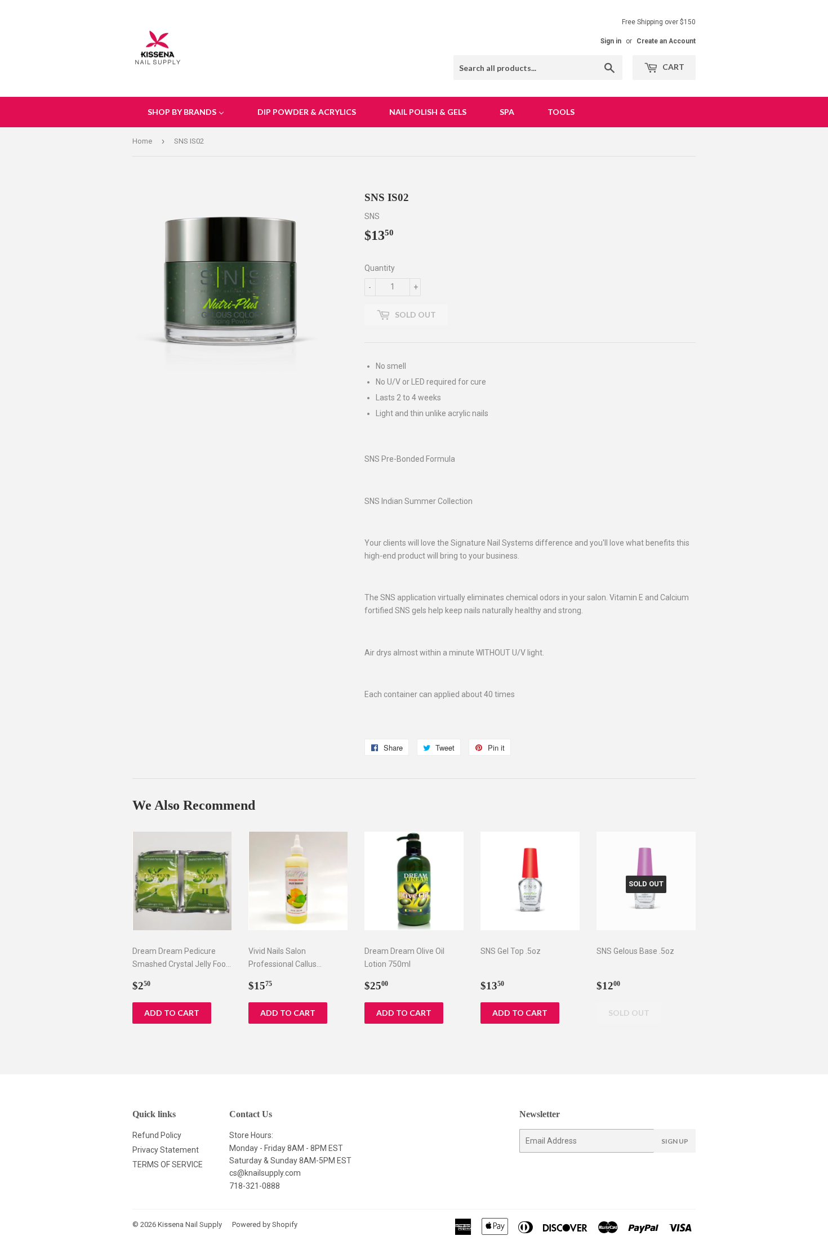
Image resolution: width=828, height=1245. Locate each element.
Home (142, 141)
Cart (672, 67)
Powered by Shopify (264, 1224)
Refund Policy (156, 1135)
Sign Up (674, 1141)
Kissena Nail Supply (190, 1224)
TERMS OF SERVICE (167, 1164)
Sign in (610, 41)
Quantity (379, 268)
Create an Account (666, 41)
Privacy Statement (165, 1149)
